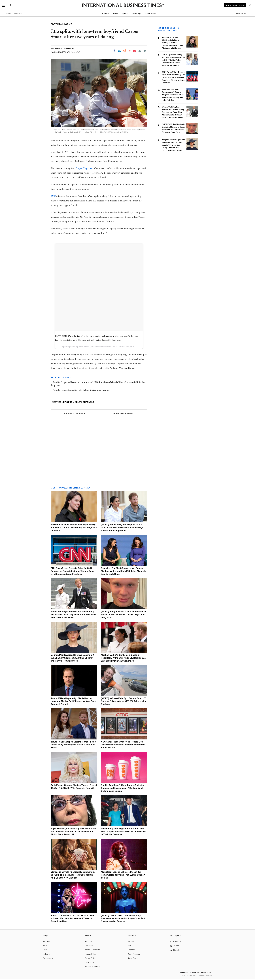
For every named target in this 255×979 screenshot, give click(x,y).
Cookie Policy (90, 958)
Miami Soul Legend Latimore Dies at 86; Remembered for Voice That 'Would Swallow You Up (123, 875)
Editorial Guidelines (123, 413)
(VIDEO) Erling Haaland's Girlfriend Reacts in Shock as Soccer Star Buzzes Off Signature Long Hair (123, 614)
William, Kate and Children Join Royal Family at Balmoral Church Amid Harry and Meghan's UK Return (74, 528)
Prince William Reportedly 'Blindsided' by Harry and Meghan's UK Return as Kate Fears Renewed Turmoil (73, 701)
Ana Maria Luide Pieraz (63, 48)
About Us (88, 941)
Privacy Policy (90, 954)
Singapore (131, 950)
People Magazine (84, 168)
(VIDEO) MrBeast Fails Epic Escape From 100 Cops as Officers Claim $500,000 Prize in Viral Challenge (123, 701)
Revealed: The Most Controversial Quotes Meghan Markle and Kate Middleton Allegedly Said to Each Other (123, 571)
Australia (131, 941)
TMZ (53, 196)
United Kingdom (134, 954)
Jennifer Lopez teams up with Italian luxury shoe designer (81, 390)
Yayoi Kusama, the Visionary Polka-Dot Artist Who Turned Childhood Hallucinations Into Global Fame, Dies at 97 (73, 831)
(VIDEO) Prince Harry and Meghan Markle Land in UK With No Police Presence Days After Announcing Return (122, 528)
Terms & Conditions (92, 950)
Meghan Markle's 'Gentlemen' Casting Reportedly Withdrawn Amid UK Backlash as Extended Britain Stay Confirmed (123, 658)
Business (105, 13)
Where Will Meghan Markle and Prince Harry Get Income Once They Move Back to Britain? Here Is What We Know (73, 614)
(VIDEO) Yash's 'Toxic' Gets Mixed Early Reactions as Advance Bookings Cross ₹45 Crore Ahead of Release (123, 918)
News (115, 13)
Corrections (89, 962)
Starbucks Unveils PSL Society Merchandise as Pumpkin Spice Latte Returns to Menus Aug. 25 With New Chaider (73, 875)
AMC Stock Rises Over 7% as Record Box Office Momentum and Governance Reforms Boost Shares (123, 745)
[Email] (139, 50)
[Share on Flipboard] (129, 50)
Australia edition (242, 13)
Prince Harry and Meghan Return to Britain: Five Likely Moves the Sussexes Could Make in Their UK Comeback (123, 831)
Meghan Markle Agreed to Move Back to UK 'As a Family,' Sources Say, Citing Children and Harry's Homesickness (72, 658)
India (129, 946)
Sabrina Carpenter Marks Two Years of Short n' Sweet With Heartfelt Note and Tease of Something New (73, 918)
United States (133, 958)
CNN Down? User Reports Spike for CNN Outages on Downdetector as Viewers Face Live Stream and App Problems (72, 571)
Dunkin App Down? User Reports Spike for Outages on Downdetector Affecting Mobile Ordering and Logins (122, 788)
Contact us (89, 946)
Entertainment (151, 13)
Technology (136, 13)
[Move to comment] (145, 50)
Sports (125, 13)
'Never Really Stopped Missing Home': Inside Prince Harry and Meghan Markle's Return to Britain (73, 745)
